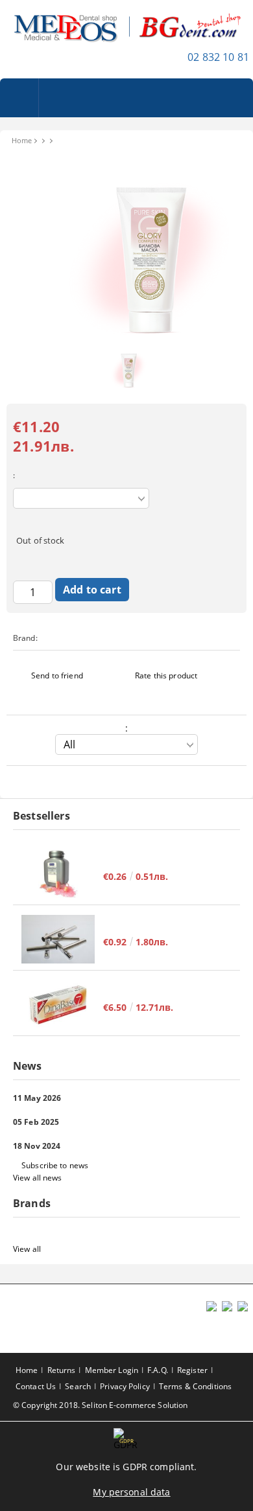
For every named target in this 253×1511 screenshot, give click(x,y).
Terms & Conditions (195, 1386)
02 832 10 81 (218, 57)
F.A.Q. (157, 1370)
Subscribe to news (54, 1165)
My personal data (131, 1492)
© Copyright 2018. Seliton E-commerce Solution (100, 1405)
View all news (37, 1177)
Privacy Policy (125, 1386)
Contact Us (36, 1386)
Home (22, 140)
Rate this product (166, 675)
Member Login (111, 1370)
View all (27, 1248)
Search (78, 1386)
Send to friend (57, 675)
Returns (61, 1370)
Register (192, 1370)
